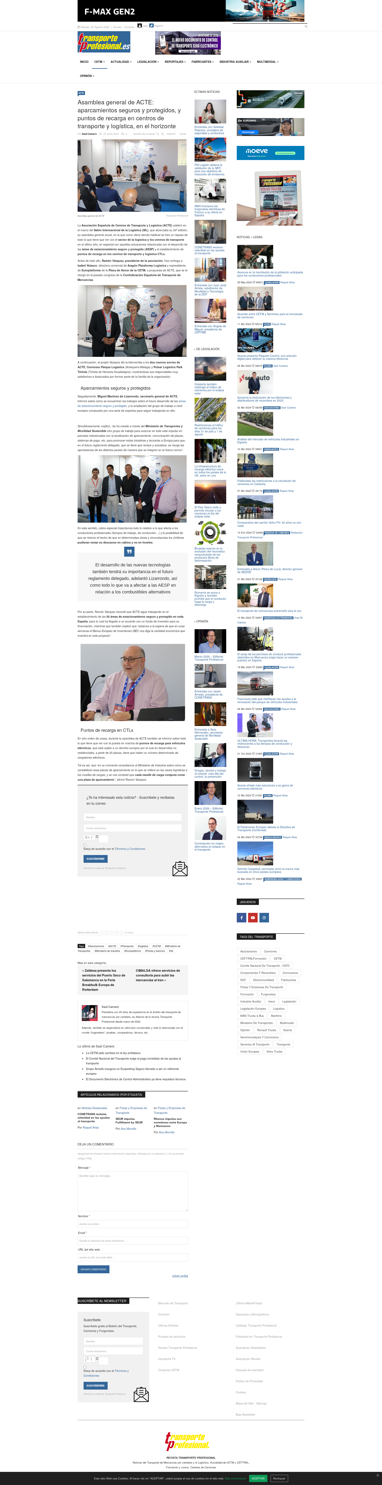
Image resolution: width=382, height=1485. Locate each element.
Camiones (270, 951)
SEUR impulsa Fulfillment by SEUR (129, 1120)
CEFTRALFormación (253, 958)
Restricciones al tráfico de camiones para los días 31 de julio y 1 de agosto (209, 429)
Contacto (129, 27)
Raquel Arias (91, 1127)
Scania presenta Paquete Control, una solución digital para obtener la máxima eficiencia (267, 357)
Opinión (86, 76)
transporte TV (166, 1359)
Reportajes (174, 62)
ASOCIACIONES (272, 407)
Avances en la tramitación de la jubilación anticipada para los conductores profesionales (270, 273)
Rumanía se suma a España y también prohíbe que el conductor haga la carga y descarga (210, 598)
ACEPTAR (258, 1478)
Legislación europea (253, 1008)
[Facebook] (241, 917)
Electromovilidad (263, 980)
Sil (172, 950)
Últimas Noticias (168, 1325)
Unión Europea (249, 1051)
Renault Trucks (266, 1030)
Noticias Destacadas (94, 1108)
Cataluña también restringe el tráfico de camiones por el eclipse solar (209, 388)
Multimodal (266, 62)
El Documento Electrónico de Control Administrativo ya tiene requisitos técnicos (136, 1079)
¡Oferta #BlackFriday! (249, 1303)
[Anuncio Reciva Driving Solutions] (270, 99)
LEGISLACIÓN (272, 282)
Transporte (128, 946)
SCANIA (268, 366)
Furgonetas (268, 994)
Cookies (241, 1392)
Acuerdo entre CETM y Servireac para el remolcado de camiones (270, 315)
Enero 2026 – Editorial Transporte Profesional (209, 809)
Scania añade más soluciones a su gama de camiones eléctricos (265, 786)
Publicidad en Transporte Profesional (259, 1336)
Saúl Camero (89, 134)
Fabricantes (201, 62)
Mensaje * (84, 1168)
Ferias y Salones (156, 950)
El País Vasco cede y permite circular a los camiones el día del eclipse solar (208, 511)
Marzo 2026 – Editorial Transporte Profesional (209, 657)
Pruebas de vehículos (171, 1336)
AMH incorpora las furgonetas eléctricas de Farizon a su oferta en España (210, 210)
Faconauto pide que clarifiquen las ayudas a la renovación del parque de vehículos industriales (267, 700)
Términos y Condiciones (130, 849)
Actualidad (120, 62)
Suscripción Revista (248, 1359)
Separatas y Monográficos (252, 1314)
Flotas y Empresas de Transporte (261, 987)
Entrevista (270, 579)
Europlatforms (133, 950)
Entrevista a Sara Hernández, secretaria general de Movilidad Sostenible (209, 734)
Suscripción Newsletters (251, 1348)
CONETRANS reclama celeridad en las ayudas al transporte (94, 1117)
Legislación (146, 62)
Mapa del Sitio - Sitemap (251, 1403)
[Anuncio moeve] (270, 153)
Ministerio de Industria (108, 950)
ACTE (81, 93)
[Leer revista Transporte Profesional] (270, 198)
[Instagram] (264, 917)
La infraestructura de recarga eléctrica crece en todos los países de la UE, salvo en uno (210, 470)
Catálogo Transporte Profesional (256, 1325)
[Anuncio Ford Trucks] (191, 11)
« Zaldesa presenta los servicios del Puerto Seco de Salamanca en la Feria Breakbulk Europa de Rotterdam (103, 980)
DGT (243, 980)
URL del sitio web (89, 1249)
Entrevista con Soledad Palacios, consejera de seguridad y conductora (209, 130)
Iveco (271, 1001)
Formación (247, 994)
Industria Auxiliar (234, 62)
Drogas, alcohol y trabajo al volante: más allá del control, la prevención (210, 773)
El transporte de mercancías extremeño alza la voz (269, 611)
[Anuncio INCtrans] (229, 43)
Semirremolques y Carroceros (282, 879)
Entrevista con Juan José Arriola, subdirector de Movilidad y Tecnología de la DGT (210, 289)
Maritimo (276, 1016)
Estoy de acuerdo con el (114, 849)
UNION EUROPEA (272, 837)
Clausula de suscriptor (250, 1370)
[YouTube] (253, 917)
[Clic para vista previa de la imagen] (133, 175)
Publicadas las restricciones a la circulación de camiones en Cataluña (266, 482)
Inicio (84, 62)
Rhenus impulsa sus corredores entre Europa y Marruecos (170, 1122)
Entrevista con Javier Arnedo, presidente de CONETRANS (209, 694)
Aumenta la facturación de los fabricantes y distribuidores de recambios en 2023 (264, 398)
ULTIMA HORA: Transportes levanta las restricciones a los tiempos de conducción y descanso (264, 744)
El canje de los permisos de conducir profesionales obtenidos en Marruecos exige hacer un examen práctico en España (269, 657)
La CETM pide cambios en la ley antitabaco (113, 1053)
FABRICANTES (271, 449)
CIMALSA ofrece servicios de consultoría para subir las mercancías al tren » (158, 975)
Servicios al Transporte (254, 1044)
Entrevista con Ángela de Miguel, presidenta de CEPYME (210, 329)
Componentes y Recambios (258, 973)
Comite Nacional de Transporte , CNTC (265, 966)
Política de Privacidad (249, 1381)
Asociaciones (97, 946)
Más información (235, 1478)
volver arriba (180, 1276)
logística (143, 946)
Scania (287, 1030)
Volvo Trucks (274, 1051)
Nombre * (84, 1216)
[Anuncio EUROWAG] (270, 127)
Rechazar (279, 1478)
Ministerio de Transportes (256, 1023)
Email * (82, 1233)
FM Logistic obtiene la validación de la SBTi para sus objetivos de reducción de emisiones (209, 169)
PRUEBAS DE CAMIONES (277, 532)
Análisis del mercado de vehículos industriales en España (268, 440)
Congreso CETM (168, 1370)
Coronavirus (290, 973)
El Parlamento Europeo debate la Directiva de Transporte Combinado (266, 828)
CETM (98, 62)
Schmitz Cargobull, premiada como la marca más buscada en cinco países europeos (268, 870)
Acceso (117, 27)
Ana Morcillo (128, 1129)
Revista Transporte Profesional (177, 1348)
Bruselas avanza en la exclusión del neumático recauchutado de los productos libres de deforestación (210, 554)
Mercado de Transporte (173, 1303)
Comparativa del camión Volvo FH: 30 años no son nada (269, 523)
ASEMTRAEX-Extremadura (278, 617)
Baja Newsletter (245, 1414)
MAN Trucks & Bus (252, 1016)
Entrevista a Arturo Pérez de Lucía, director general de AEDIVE (269, 570)
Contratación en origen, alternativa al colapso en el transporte (210, 846)
